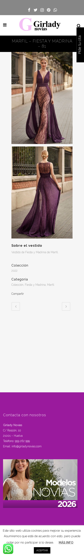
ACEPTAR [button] (42, 550)
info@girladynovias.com (27, 446)
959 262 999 (22, 441)
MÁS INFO (66, 542)
